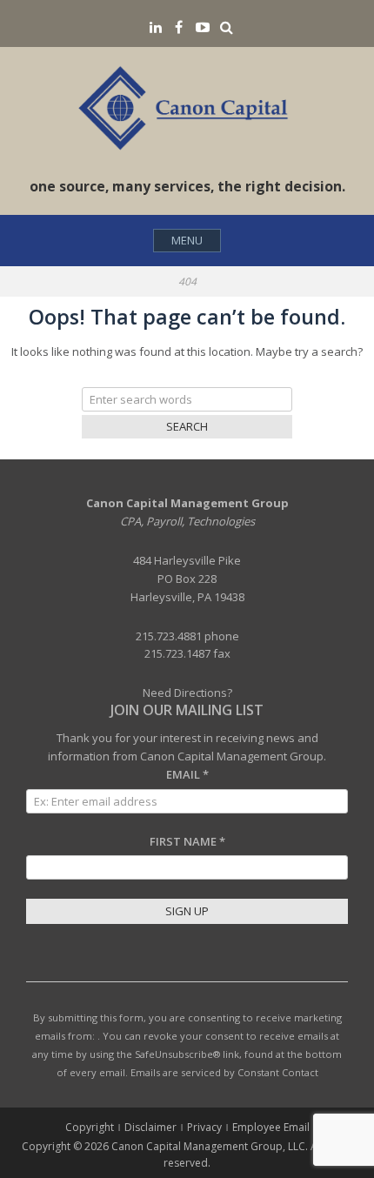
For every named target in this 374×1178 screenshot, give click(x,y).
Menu (187, 240)
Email (187, 774)
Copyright (89, 1127)
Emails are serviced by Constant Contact (224, 1072)
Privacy (204, 1127)
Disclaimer (150, 1127)
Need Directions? (187, 692)
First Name (187, 841)
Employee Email (271, 1127)
